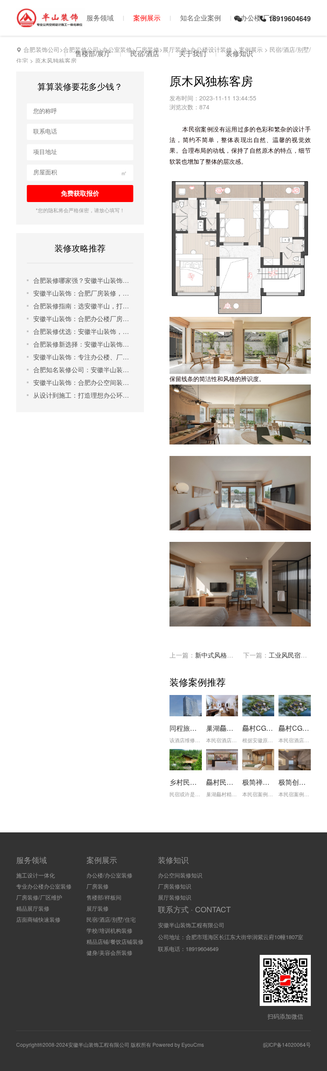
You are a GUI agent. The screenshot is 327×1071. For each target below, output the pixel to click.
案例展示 (147, 18)
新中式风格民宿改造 (223, 654)
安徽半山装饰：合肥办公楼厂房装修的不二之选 (83, 318)
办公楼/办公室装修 (109, 875)
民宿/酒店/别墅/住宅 (111, 919)
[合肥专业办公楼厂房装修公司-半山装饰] (50, 23)
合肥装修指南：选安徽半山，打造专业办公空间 (83, 305)
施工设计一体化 (35, 875)
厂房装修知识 (174, 886)
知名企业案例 (200, 18)
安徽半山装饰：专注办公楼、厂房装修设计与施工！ (83, 356)
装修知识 (239, 53)
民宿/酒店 (144, 53)
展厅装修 (97, 908)
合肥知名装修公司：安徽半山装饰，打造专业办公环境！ (83, 369)
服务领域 (100, 18)
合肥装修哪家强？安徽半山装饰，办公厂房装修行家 (83, 280)
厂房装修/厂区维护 (39, 897)
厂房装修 (97, 886)
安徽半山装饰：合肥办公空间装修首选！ (83, 382)
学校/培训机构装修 (109, 930)
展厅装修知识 (174, 897)
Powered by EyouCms (177, 1044)
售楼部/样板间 (103, 897)
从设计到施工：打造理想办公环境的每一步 (83, 394)
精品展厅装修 (32, 908)
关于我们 (192, 53)
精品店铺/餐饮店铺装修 (114, 941)
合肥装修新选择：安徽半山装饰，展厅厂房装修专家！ (83, 343)
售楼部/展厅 (93, 53)
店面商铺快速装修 (38, 919)
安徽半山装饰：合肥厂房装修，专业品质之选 (83, 292)
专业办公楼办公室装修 (44, 886)
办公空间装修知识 (180, 875)
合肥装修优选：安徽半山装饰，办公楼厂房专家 (83, 331)
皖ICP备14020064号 (287, 1044)
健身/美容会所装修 (109, 953)
